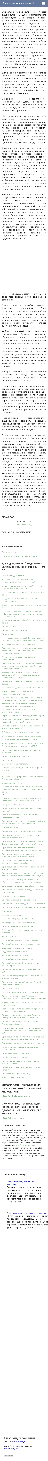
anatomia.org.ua (11, 1448)
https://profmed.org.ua (24, 1145)
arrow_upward (42, 1455)
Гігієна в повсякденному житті (18, 3)
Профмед (19, 1441)
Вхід (30, 525)
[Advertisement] (24, 265)
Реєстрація (21, 525)
